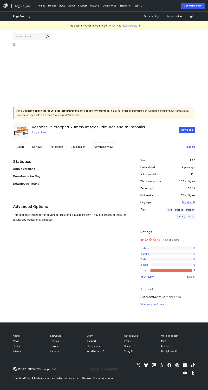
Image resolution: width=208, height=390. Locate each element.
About (16, 335)
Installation (56, 146)
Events (127, 341)
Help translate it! (131, 25)
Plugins (54, 346)
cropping (180, 216)
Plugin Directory (21, 16)
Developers (93, 346)
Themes (54, 341)
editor (191, 216)
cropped (179, 210)
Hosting (17, 346)
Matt (165, 341)
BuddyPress (169, 351)
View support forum (152, 304)
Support (190, 146)
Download (187, 129)
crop (170, 210)
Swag (128, 351)
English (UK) (50, 369)
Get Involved (131, 335)
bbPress (167, 346)
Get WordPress (193, 5)
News (16, 341)
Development (78, 146)
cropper (190, 210)
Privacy (17, 351)
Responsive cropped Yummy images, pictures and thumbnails (88, 127)
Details (20, 146)
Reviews (37, 146)
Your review (147, 276)
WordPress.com (171, 335)
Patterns (54, 351)
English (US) (188, 202)
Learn (90, 335)
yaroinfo (41, 132)
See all (191, 276)
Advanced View (103, 146)
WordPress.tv (95, 351)
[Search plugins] (47, 36)
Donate (129, 346)
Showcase (55, 335)
